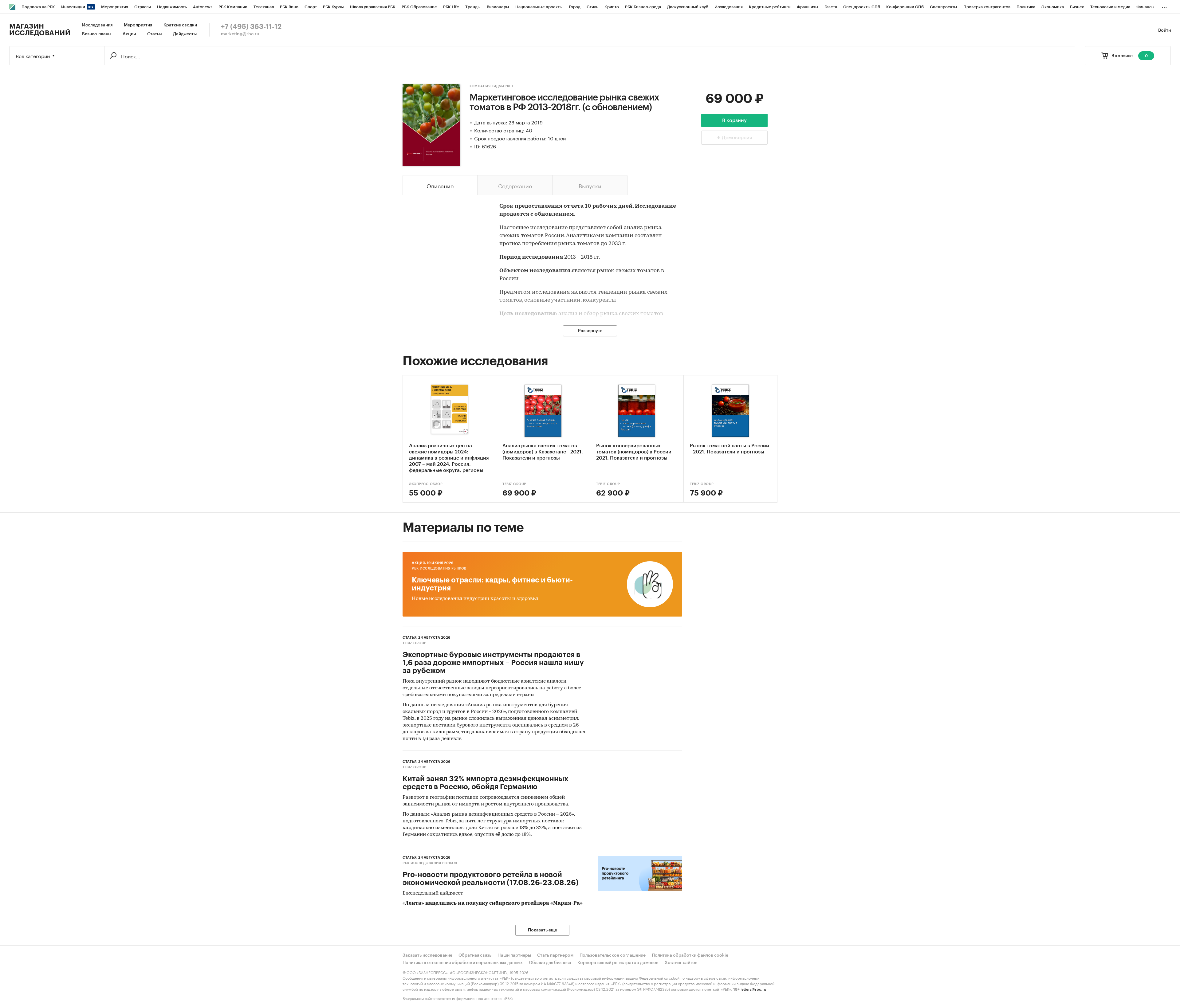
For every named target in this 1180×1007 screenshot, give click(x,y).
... (1164, 6)
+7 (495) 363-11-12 (251, 26)
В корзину (734, 120)
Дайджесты (185, 34)
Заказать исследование (427, 955)
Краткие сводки (180, 25)
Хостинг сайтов (681, 963)
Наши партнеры (514, 955)
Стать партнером (555, 955)
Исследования (97, 25)
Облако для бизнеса (550, 963)
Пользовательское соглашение (613, 955)
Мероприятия (138, 25)
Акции (129, 34)
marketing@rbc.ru (240, 34)
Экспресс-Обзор (425, 484)
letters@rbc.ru (753, 989)
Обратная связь (474, 955)
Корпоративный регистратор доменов (618, 963)
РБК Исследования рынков (439, 568)
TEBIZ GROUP (514, 484)
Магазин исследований (39, 30)
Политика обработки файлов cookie (690, 955)
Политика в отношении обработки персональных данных (463, 963)
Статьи (154, 34)
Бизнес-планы (96, 34)
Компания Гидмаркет (491, 86)
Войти (1164, 30)
